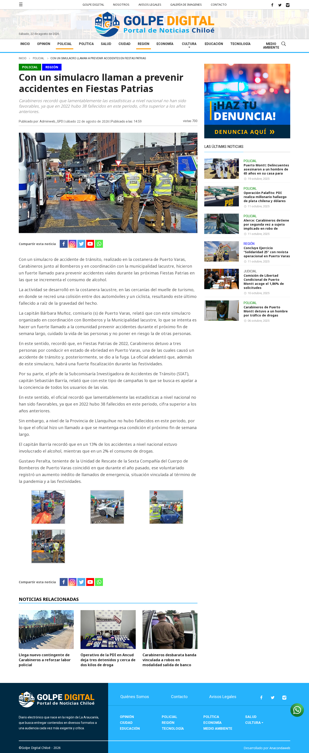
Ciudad (125, 44)
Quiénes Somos (134, 696)
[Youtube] (90, 244)
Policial (64, 44)
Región (143, 44)
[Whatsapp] (99, 244)
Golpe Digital (93, 4)
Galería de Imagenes (186, 4)
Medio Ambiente (271, 45)
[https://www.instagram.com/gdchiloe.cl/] (287, 5)
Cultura (189, 44)
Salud (106, 44)
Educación (214, 44)
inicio (22, 58)
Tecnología (240, 44)
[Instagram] (72, 244)
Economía (165, 44)
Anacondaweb (279, 748)
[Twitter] (81, 244)
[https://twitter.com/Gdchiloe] (279, 5)
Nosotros (121, 4)
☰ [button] (21, 4)
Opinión (43, 44)
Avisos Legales (149, 4)
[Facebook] (64, 244)
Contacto (219, 4)
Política (86, 44)
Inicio (25, 44)
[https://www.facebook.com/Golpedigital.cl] (272, 5)
